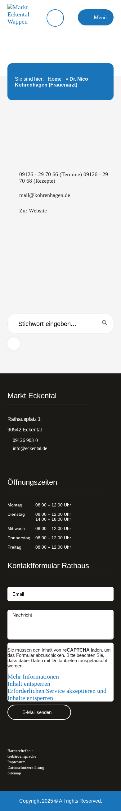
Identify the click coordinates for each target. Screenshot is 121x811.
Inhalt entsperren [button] (28, 683)
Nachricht (18, 607)
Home (54, 79)
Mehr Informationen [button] (33, 676)
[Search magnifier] (104, 322)
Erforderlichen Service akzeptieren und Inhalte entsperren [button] (56, 694)
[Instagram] (10, 462)
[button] (96, 17)
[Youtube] (35, 462)
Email (13, 584)
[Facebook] (23, 462)
